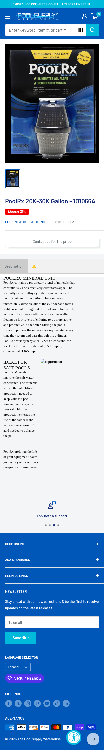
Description (13, 266)
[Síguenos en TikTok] (56, 703)
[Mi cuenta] (84, 16)
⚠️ (34, 266)
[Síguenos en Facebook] (8, 703)
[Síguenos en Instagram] (27, 703)
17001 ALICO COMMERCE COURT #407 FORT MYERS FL (52, 4)
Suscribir (21, 637)
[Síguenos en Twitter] (18, 703)
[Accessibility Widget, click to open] (73, 737)
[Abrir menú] (7, 17)
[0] (95, 16)
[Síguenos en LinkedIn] (66, 703)
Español (13, 667)
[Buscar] (92, 30)
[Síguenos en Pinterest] (37, 703)
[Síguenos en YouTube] (46, 703)
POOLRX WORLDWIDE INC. (25, 222)
